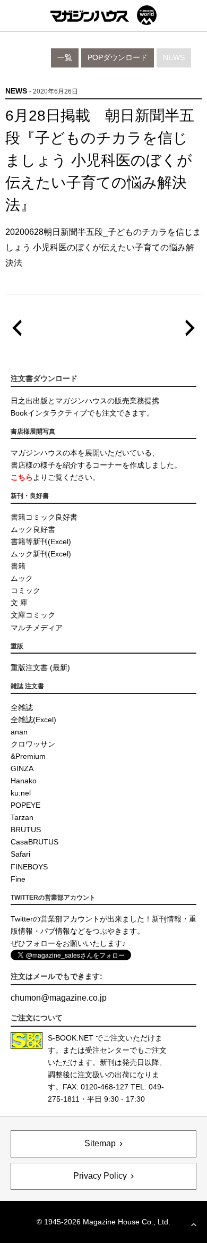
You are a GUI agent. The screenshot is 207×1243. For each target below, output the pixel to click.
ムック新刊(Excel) (41, 553)
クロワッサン (33, 744)
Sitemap (100, 1143)
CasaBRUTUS (34, 842)
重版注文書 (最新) (40, 667)
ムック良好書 (33, 529)
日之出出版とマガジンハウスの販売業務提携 (85, 400)
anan (19, 732)
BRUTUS (26, 829)
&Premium (28, 756)
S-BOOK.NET (70, 1038)
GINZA (22, 768)
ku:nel (21, 793)
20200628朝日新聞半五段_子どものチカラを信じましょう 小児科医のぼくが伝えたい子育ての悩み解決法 (103, 247)
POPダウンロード (118, 58)
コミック (25, 590)
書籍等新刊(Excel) (41, 541)
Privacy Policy (100, 1175)
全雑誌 (22, 707)
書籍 (18, 566)
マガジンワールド (103, 15)
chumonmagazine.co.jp (59, 997)
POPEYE (25, 805)
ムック (22, 578)
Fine (18, 879)
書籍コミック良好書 (44, 517)
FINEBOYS (29, 867)
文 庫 (19, 602)
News (174, 58)
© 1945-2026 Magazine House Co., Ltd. (103, 1221)
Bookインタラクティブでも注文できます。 (82, 413)
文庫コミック (33, 615)
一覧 (64, 58)
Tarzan (22, 817)
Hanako (24, 780)
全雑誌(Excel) (33, 719)
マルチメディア (37, 627)
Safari (20, 854)
